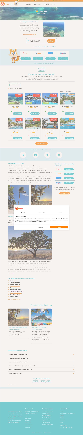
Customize (41, 227)
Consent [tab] (23, 212)
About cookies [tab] (41, 212)
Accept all (59, 227)
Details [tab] (60, 212)
